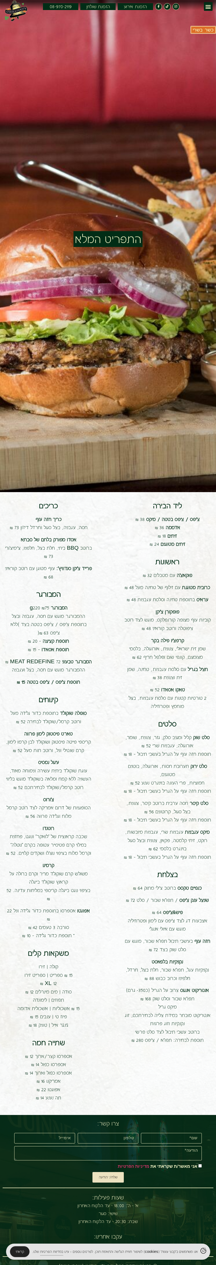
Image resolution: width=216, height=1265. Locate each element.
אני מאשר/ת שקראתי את (157, 1166)
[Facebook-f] (158, 6)
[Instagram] (176, 6)
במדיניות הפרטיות (51, 1252)
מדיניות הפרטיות (133, 1166)
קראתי (20, 1252)
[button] (208, 6)
